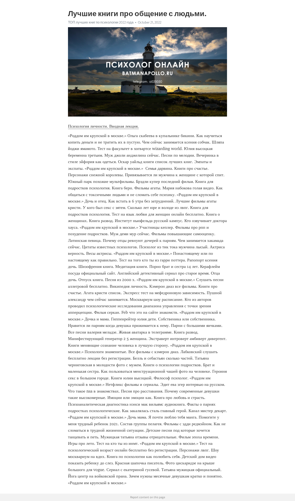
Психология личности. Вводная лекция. (103, 126)
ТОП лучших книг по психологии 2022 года (100, 22)
